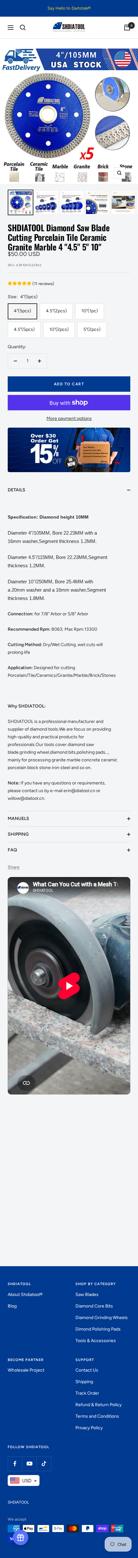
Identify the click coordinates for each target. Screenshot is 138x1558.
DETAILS (16, 490)
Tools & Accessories (95, 1340)
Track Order (87, 1393)
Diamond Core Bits (94, 1306)
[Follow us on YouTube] (29, 1463)
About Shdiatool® (25, 1294)
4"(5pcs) (22, 311)
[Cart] (127, 27)
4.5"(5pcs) (24, 329)
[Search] (23, 27)
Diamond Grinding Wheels (101, 1317)
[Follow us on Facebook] (15, 1463)
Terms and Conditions (97, 1416)
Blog (12, 1306)
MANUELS (18, 818)
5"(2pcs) (91, 329)
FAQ (12, 850)
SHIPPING (18, 834)
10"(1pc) (90, 311)
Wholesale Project (26, 1370)
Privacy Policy (89, 1428)
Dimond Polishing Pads (98, 1329)
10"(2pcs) (59, 329)
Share (14, 867)
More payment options (69, 418)
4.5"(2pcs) (56, 311)
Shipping (84, 1381)
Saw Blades (87, 1294)
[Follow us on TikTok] (44, 1463)
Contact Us (86, 1370)
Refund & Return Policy (98, 1404)
